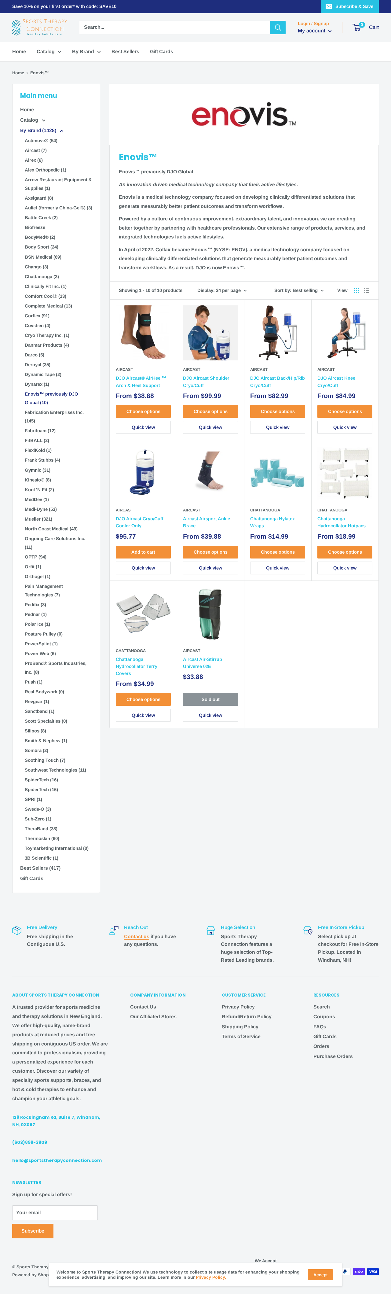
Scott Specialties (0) (46, 721)
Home (19, 51)
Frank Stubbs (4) (42, 460)
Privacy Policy (238, 1006)
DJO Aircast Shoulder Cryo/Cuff (206, 381)
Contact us (136, 936)
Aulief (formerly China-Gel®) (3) (58, 207)
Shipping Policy (240, 1026)
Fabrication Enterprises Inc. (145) (54, 416)
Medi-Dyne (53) (41, 509)
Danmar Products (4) (47, 345)
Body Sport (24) (41, 246)
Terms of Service (241, 1036)
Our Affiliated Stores (153, 1016)
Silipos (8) (35, 730)
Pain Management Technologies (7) (44, 590)
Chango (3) (36, 266)
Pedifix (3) (35, 604)
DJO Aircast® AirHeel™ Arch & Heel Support (141, 381)
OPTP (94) (35, 556)
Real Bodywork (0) (44, 691)
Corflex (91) (37, 315)
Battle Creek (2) (41, 217)
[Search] (278, 27)
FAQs (319, 1026)
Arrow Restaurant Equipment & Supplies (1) (58, 184)
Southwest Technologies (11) (55, 769)
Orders (321, 1046)
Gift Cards (161, 51)
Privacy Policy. (210, 1277)
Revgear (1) (37, 701)
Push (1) (33, 681)
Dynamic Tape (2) (43, 374)
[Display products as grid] (356, 290)
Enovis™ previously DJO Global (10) (51, 398)
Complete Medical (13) (48, 305)
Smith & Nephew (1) (46, 740)
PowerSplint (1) (41, 643)
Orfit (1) (33, 566)
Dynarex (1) (37, 384)
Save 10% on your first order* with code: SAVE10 (64, 6)
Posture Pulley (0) (44, 633)
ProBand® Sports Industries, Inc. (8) (55, 667)
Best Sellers (125, 51)
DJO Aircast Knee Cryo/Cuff (336, 381)
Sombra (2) (36, 750)
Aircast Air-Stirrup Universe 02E (202, 663)
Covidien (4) (37, 325)
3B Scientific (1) (41, 858)
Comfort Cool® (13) (45, 296)
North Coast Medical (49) (51, 528)
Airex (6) (34, 160)
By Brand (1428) (38, 130)
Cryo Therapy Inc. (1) (47, 335)
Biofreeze (35, 227)
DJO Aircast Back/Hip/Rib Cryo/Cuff (277, 381)
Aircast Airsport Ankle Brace (206, 522)
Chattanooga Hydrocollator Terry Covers (136, 666)
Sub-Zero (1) (38, 818)
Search (321, 1006)
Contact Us (143, 1006)
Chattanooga (265, 510)
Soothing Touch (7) (45, 760)
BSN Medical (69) (43, 257)
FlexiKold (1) (38, 450)
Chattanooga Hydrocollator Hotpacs (341, 522)
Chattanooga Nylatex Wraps (272, 522)
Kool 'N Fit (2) (39, 489)
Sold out (211, 699)
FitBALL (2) (37, 440)
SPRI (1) (33, 799)
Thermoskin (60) (42, 838)
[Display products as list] (366, 290)
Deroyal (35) (37, 364)
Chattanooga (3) (42, 276)
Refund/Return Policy (247, 1016)
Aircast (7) (36, 150)
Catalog (46, 51)
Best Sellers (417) (40, 868)
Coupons (324, 1016)
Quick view (143, 427)
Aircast (124, 369)
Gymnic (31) (37, 470)
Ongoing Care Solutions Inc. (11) (55, 543)
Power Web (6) (40, 653)
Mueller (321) (38, 519)
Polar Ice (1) (37, 624)
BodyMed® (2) (40, 237)
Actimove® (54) (41, 140)
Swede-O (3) (38, 809)
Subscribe (32, 1230)
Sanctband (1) (39, 711)
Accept (320, 1274)
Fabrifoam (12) (40, 430)
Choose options (143, 411)
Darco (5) (34, 354)
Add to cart (143, 552)
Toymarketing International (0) (57, 848)
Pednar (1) (36, 614)
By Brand (83, 51)
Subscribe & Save (354, 6)
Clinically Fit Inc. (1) (46, 286)
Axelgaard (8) (39, 198)
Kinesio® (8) (38, 479)
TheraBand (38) (41, 828)
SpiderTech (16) (41, 779)
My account (312, 31)
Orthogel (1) (37, 576)
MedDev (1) (37, 499)
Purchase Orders (333, 1056)
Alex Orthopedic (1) (45, 169)
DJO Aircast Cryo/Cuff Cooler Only (139, 522)
